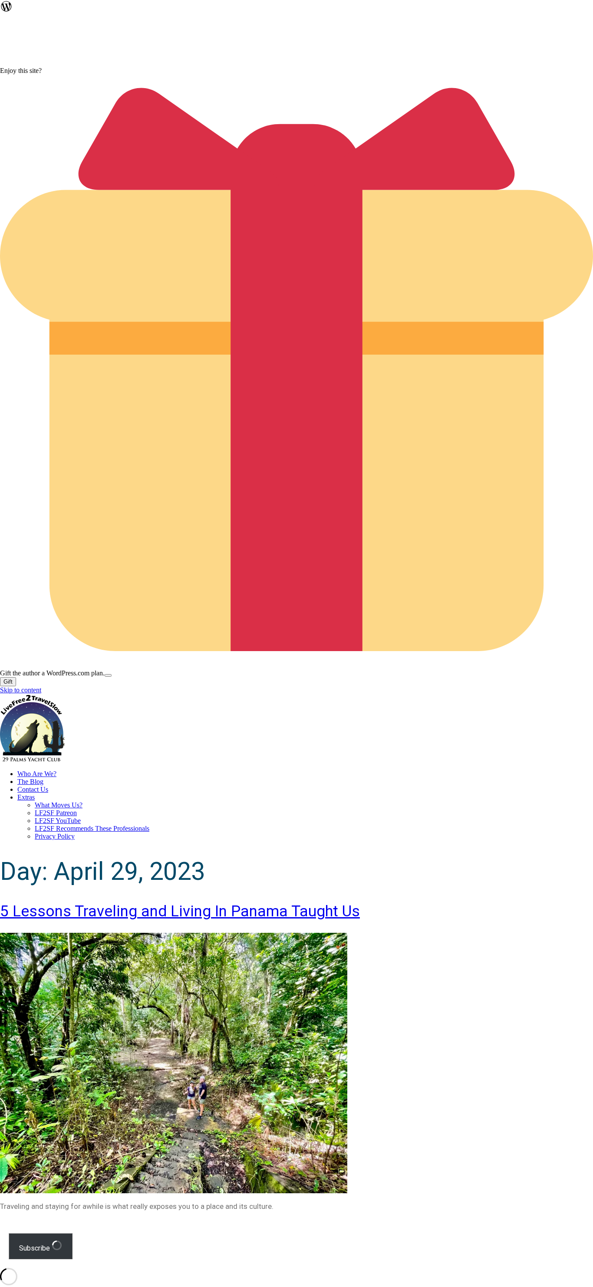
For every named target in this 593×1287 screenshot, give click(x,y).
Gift (8, 681)
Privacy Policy (55, 836)
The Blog (30, 781)
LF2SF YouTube (58, 820)
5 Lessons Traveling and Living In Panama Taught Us (180, 911)
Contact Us (32, 789)
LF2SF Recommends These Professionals (92, 828)
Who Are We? (36, 773)
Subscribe (35, 1248)
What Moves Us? (58, 805)
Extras (26, 797)
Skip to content (20, 690)
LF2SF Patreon (56, 812)
